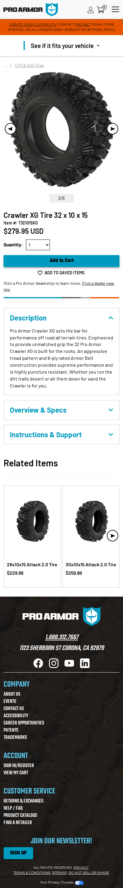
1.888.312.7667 (61, 637)
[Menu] (115, 10)
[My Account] (91, 10)
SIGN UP (18, 853)
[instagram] (54, 666)
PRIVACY (80, 867)
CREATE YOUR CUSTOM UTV (33, 25)
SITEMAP (59, 873)
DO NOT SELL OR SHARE (88, 873)
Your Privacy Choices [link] (56, 882)
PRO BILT (82, 25)
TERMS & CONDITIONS (31, 873)
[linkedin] (85, 666)
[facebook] (38, 666)
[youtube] (69, 666)
